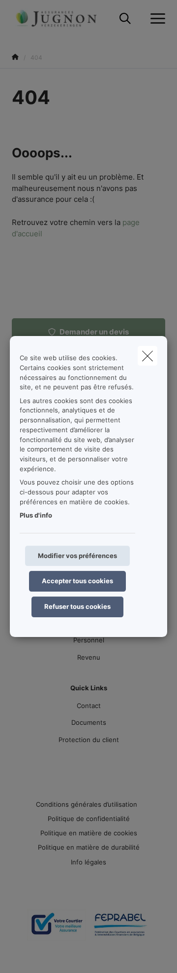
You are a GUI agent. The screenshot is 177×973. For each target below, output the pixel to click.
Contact (89, 706)
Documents (88, 722)
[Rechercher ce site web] (125, 19)
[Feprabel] (120, 928)
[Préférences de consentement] (39, 954)
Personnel (88, 640)
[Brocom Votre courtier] (56, 928)
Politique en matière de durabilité (89, 847)
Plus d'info (36, 515)
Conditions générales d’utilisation (86, 804)
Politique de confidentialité (89, 819)
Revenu (88, 657)
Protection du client (89, 740)
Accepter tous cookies (77, 581)
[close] (147, 356)
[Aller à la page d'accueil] (62, 18)
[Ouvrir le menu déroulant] (155, 19)
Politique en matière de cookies (88, 833)
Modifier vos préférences (77, 556)
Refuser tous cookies (77, 606)
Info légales (88, 862)
